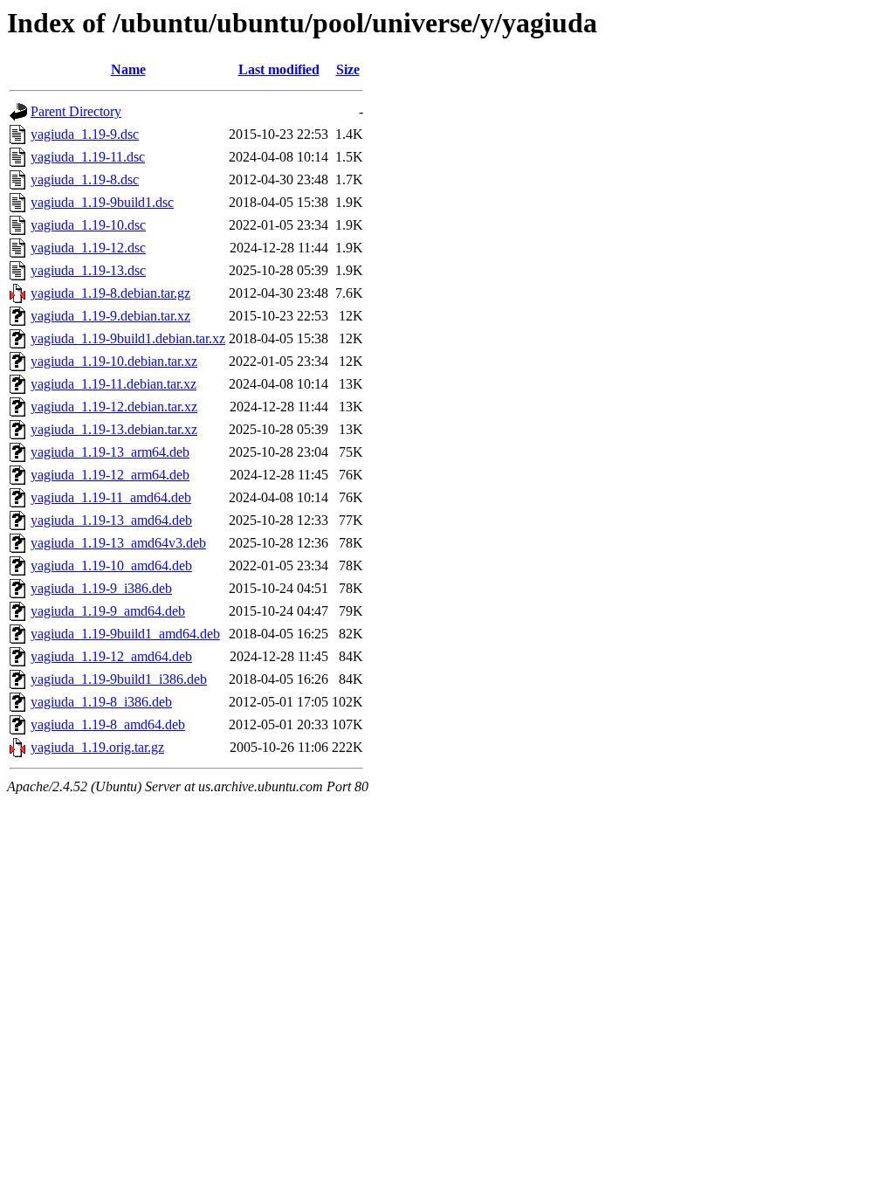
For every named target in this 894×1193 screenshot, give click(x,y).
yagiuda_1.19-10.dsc (88, 224)
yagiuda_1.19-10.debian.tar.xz (114, 361)
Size (348, 69)
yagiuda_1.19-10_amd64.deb (111, 565)
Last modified (279, 69)
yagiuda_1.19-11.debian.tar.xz (113, 383)
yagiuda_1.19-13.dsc (88, 270)
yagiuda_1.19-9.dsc (85, 134)
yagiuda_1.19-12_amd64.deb (111, 656)
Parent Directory (76, 111)
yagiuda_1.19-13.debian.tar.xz (114, 429)
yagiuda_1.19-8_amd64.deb (108, 724)
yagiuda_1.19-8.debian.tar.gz (110, 293)
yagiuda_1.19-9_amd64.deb (108, 610)
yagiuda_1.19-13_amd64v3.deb (118, 542)
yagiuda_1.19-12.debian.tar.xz (114, 406)
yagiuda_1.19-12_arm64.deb (110, 474)
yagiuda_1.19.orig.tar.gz (97, 747)
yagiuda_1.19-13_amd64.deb (111, 520)
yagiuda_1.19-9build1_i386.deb (119, 679)
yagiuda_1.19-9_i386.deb (101, 588)
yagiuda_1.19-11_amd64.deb (111, 497)
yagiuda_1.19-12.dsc (88, 247)
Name (128, 69)
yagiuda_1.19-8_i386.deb (101, 701)
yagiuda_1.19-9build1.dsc (102, 202)
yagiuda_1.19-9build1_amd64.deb (125, 633)
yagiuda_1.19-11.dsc (88, 156)
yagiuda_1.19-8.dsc (85, 179)
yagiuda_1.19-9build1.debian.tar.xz (128, 338)
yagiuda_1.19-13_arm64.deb (110, 452)
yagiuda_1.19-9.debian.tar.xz (110, 315)
